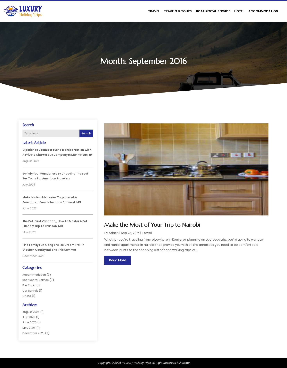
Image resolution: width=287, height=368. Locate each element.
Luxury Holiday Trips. (137, 363)
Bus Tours (29, 285)
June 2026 (29, 322)
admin (114, 233)
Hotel (239, 11)
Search (86, 133)
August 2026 (30, 312)
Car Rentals (30, 291)
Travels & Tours (178, 11)
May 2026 (29, 328)
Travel (154, 11)
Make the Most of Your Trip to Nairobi (152, 224)
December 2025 (33, 333)
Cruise (26, 296)
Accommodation (263, 11)
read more (117, 260)
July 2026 (28, 317)
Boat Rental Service (213, 11)
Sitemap (184, 363)
